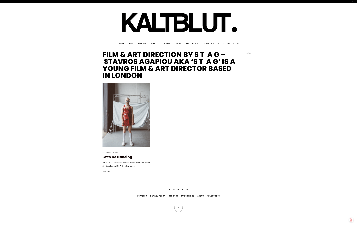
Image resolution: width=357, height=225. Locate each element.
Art (131, 43)
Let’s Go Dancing (117, 157)
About (200, 196)
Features (191, 43)
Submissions (187, 196)
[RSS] (233, 43)
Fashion (142, 43)
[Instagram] (223, 43)
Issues (178, 43)
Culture (165, 43)
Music (154, 43)
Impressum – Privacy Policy (151, 196)
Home (121, 43)
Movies (115, 152)
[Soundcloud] (228, 43)
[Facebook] (219, 43)
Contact (207, 43)
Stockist (173, 196)
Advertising (213, 196)
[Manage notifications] (351, 220)
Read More (106, 172)
